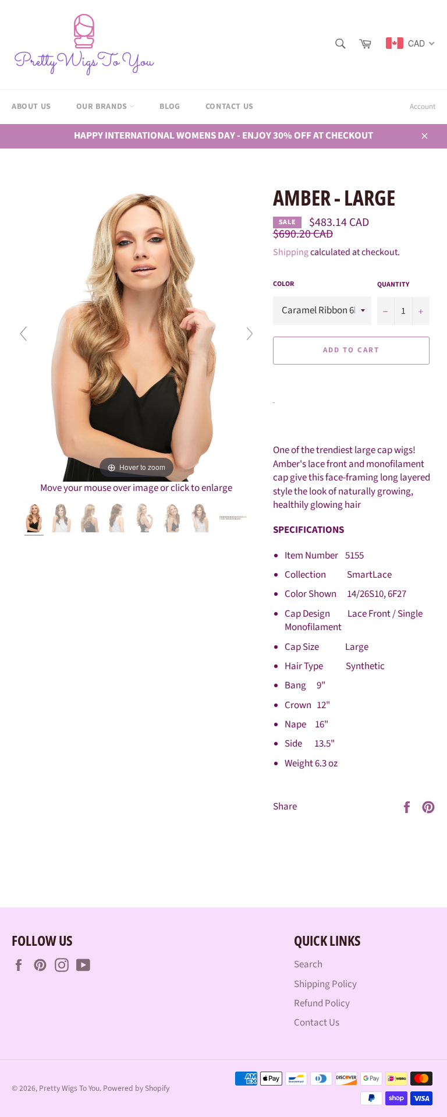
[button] (351, 377)
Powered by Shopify (136, 1088)
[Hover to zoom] (136, 332)
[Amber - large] (35, 519)
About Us (31, 106)
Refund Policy (322, 1003)
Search (308, 964)
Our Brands (103, 106)
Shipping (290, 252)
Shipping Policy (325, 984)
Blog (169, 106)
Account (422, 106)
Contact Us (229, 106)
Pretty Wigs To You (69, 1088)
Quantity (393, 284)
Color (283, 284)
